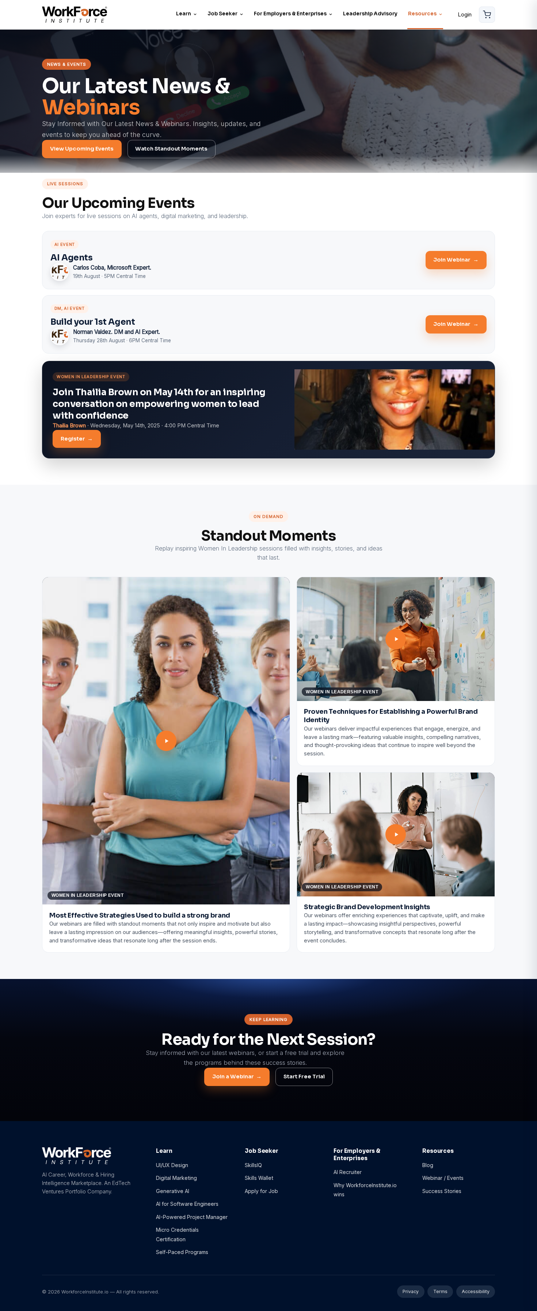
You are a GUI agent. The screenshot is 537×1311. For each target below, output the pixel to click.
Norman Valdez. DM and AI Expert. (116, 331)
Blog (427, 1165)
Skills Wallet (259, 1178)
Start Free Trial (304, 1076)
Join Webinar (455, 259)
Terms (440, 1291)
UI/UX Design (172, 1165)
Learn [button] (183, 14)
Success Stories (441, 1191)
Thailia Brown (69, 425)
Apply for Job (261, 1191)
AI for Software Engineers (187, 1204)
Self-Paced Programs (182, 1252)
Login (465, 14)
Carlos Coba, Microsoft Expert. (112, 267)
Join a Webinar (237, 1076)
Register (77, 438)
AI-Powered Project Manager (192, 1217)
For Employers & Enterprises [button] (290, 14)
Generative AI (172, 1191)
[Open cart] (487, 15)
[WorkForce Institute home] (74, 14)
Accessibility (476, 1291)
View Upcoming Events (82, 148)
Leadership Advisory (370, 14)
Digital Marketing (176, 1178)
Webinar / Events (443, 1178)
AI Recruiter (348, 1172)
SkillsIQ (253, 1165)
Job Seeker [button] (222, 14)
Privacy (411, 1291)
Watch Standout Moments (171, 148)
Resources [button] (422, 14)
